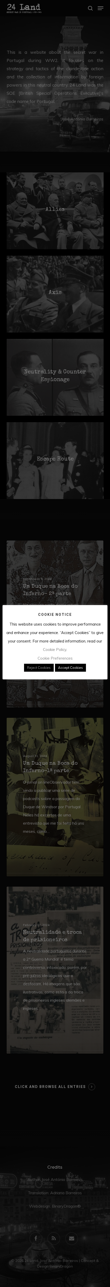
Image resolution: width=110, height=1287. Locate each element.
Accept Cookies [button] (70, 668)
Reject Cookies (39, 668)
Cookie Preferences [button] (55, 658)
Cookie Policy (54, 649)
